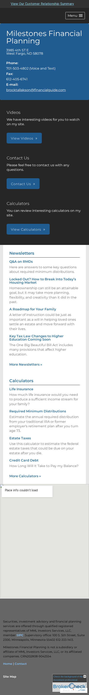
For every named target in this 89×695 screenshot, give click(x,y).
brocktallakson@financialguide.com (36, 90)
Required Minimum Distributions (37, 411)
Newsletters (21, 253)
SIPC (20, 635)
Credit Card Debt (23, 460)
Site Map (9, 676)
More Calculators (25, 476)
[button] (75, 15)
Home (7, 664)
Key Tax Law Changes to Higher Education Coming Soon (36, 337)
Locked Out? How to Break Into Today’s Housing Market (42, 280)
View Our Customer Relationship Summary (42, 4)
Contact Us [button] (21, 184)
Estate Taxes (20, 438)
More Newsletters (25, 364)
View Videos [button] (22, 138)
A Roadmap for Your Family (32, 309)
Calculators (21, 380)
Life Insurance (21, 389)
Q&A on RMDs (21, 262)
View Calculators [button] (26, 229)
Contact (21, 664)
